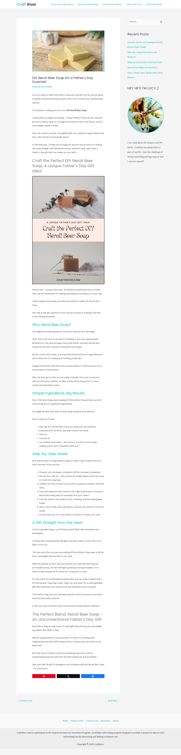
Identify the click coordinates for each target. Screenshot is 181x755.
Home (65, 721)
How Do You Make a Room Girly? (142, 67)
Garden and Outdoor (112, 4)
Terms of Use (92, 721)
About (115, 721)
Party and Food (134, 4)
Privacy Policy (76, 721)
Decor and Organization (62, 4)
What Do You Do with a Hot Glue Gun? (144, 62)
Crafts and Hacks (154, 4)
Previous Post (24, 700)
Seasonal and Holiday (88, 4)
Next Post (114, 700)
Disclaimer (106, 721)
